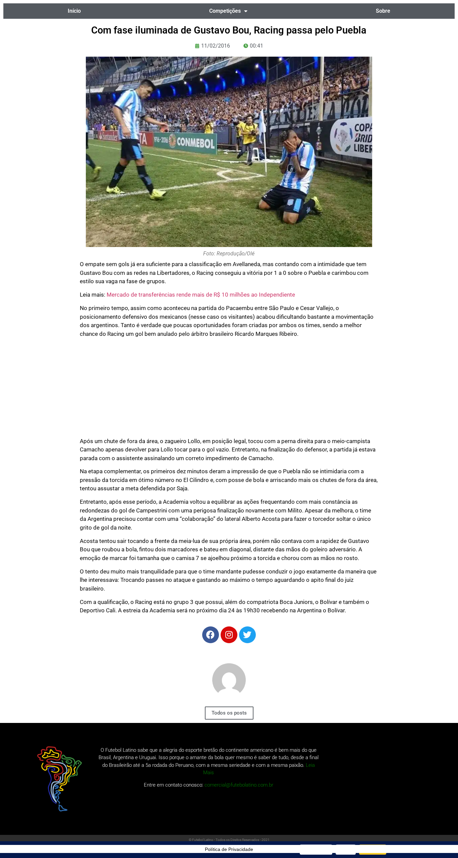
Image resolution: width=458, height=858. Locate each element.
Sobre (383, 11)
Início (74, 11)
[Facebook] (210, 634)
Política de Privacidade (229, 849)
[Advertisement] (229, 390)
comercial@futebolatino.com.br (239, 785)
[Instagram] (229, 634)
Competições (225, 11)
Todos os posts (229, 713)
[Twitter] (247, 634)
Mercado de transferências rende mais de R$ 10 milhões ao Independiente (201, 294)
